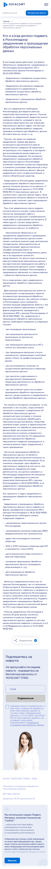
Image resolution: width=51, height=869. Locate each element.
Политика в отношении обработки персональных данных (20, 787)
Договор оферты (11, 793)
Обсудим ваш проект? (37, 13)
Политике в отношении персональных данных (27, 723)
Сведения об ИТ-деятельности (19, 798)
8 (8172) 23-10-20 (10, 13)
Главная (6, 21)
